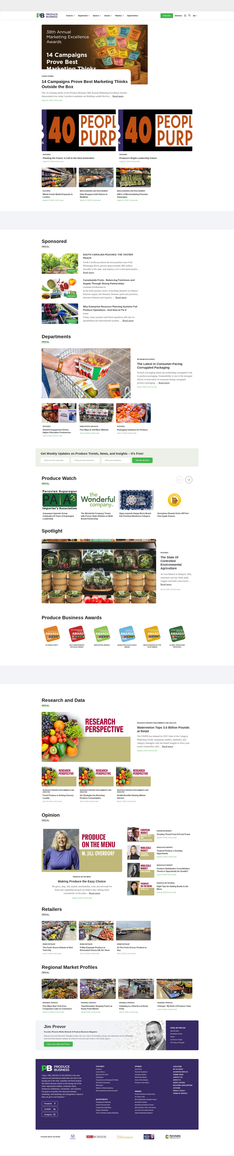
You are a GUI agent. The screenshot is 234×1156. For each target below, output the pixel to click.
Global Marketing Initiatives (144, 1113)
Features (99, 1069)
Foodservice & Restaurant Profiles (107, 1080)
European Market (140, 1074)
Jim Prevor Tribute (176, 1040)
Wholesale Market (141, 1077)
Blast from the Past (102, 1074)
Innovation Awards (141, 1102)
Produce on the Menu (142, 1083)
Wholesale (99, 1085)
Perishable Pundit (176, 1034)
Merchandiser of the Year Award (145, 1107)
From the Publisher (141, 1072)
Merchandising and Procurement (107, 1091)
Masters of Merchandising (104, 1088)
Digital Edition (132, 16)
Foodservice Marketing (103, 1107)
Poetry (172, 1037)
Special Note (174, 1031)
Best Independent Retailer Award (146, 1099)
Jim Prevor (138, 1069)
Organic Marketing (102, 1110)
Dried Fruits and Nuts (103, 1105)
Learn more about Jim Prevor (58, 1044)
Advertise (178, 16)
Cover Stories (100, 1072)
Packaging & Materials (103, 1102)
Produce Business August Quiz (145, 1094)
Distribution (99, 1077)
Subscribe (167, 16)
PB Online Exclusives (103, 1083)
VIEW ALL (45, 246)
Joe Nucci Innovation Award (144, 1110)
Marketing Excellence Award (144, 1105)
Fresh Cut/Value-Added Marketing (107, 1113)
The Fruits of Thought (177, 1042)
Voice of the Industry (141, 1080)
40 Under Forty (140, 1097)
